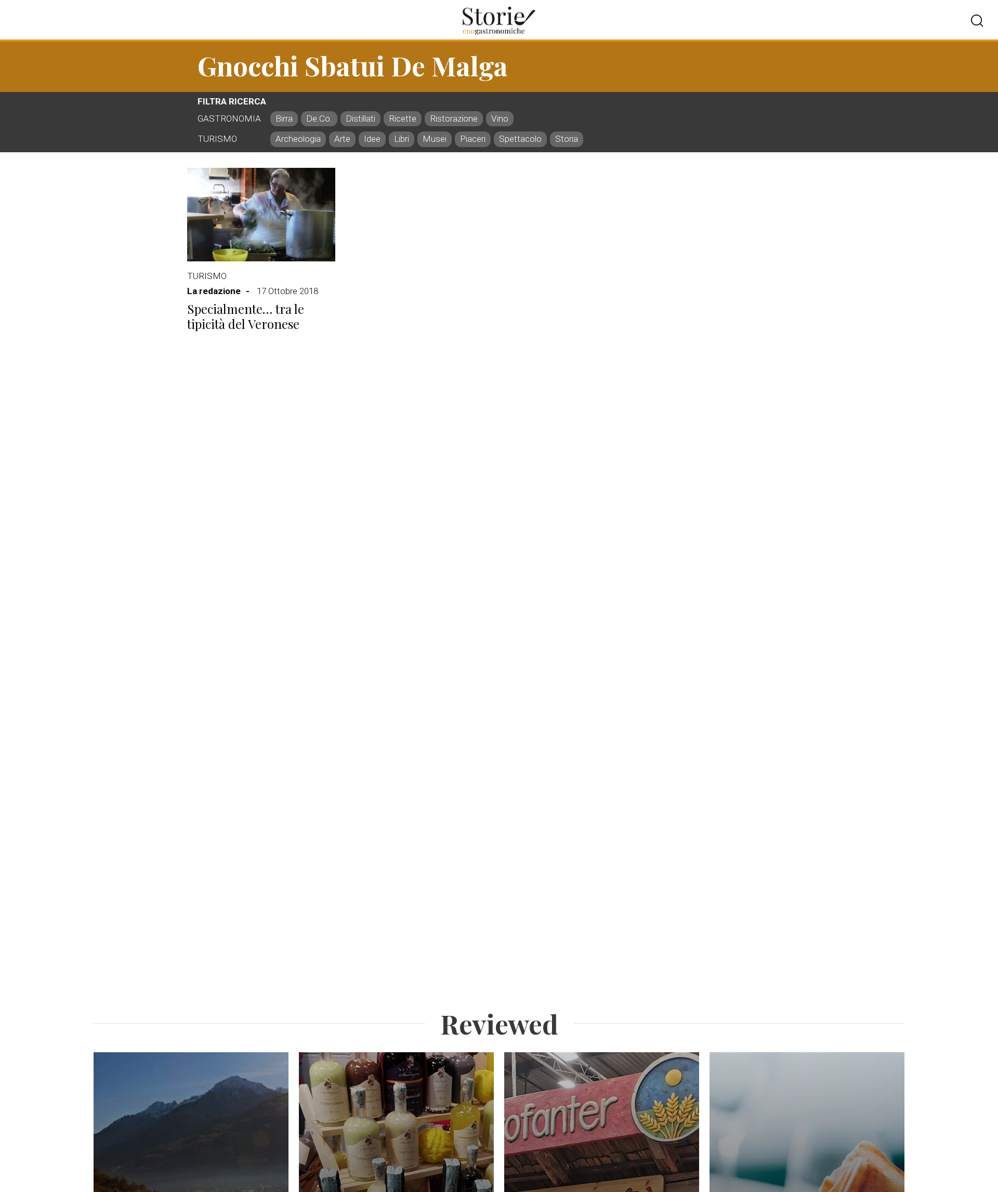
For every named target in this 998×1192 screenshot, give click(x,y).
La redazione (214, 291)
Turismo (207, 276)
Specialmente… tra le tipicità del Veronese (245, 316)
